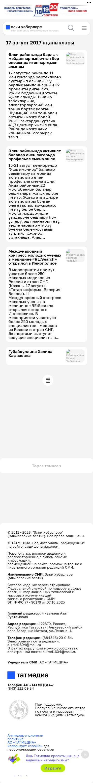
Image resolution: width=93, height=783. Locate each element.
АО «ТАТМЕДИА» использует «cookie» (25, 744)
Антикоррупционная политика (25, 737)
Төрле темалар (46, 465)
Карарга (53, 768)
